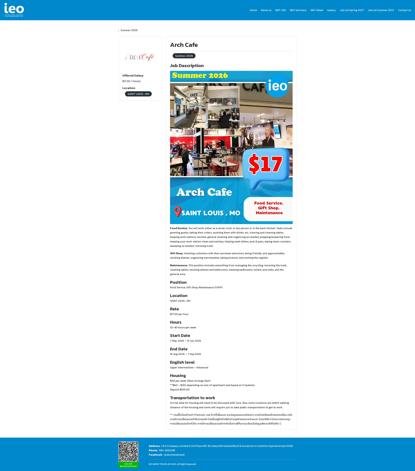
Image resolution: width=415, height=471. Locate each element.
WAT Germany (298, 10)
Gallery (331, 10)
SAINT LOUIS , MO (138, 94)
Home (253, 10)
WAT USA (280, 10)
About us (266, 10)
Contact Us (404, 10)
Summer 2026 (129, 30)
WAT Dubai (317, 10)
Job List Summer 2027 (381, 10)
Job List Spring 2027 (352, 10)
